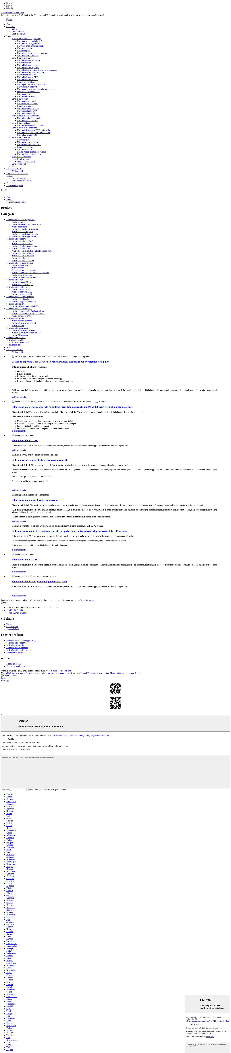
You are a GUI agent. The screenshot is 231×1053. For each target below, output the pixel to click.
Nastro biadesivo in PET (27, 77)
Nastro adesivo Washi (26, 96)
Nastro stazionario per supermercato (32, 53)
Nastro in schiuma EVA (27, 111)
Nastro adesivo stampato (27, 142)
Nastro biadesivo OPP (26, 75)
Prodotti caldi (51, 671)
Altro (14, 166)
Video (14, 29)
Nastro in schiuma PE (26, 113)
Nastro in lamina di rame (27, 120)
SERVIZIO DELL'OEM (17, 173)
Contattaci (10, 183)
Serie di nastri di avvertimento (24, 128)
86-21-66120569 (16, 610)
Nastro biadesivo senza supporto (30, 72)
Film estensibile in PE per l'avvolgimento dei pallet (39, 581)
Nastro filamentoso (25, 149)
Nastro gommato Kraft (26, 101)
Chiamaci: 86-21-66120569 (12, 13)
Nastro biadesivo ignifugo (28, 67)
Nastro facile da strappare (27, 55)
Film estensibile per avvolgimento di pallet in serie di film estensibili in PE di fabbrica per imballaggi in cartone (72, 406)
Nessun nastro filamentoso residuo (31, 152)
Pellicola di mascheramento (28, 91)
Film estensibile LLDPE (25, 440)
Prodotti (9, 36)
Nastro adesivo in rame (99, 673)
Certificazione (18, 31)
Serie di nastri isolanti (21, 123)
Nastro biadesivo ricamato (28, 65)
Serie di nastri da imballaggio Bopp (26, 38)
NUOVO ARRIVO (14, 169)
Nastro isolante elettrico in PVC (30, 125)
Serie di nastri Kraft (20, 99)
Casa (8, 24)
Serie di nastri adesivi (21, 137)
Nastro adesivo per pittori (36, 673)
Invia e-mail (6, 678)
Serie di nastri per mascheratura (25, 82)
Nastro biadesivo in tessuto (28, 60)
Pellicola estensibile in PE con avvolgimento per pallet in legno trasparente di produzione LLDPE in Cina (69, 531)
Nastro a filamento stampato (29, 154)
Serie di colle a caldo (20, 159)
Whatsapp (5, 680)
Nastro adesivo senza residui (29, 144)
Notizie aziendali (19, 178)
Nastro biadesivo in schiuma (13, 673)
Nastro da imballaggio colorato (30, 43)
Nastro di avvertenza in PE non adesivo (33, 132)
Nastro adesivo (23, 94)
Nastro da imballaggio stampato (30, 46)
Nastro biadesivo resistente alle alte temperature (37, 70)
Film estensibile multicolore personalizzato (35, 500)
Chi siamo (10, 26)
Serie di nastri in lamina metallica (26, 116)
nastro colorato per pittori (58, 673)
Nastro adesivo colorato (27, 87)
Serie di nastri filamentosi (22, 147)
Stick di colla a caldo (26, 161)
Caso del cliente (18, 34)
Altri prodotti (17, 171)
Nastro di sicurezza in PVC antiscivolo (33, 130)
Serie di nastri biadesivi (21, 58)
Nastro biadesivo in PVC (27, 79)
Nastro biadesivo (24, 63)
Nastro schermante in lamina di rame (125, 673)
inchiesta (15, 397)
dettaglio (22, 397)
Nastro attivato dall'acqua (27, 104)
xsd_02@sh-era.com (17, 613)
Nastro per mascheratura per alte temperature (36, 89)
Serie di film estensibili (21, 156)
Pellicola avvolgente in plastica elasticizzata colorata (40, 460)
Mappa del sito (65, 671)
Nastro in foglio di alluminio (29, 118)
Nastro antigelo (23, 51)
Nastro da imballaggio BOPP (29, 41)
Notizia (9, 176)
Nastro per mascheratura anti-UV (31, 84)
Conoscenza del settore (21, 181)
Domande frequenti (14, 185)
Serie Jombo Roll (19, 164)
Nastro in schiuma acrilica (28, 108)
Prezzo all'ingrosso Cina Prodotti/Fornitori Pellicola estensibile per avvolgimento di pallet (60, 361)
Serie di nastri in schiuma (22, 106)
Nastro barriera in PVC (27, 135)
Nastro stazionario (24, 48)
